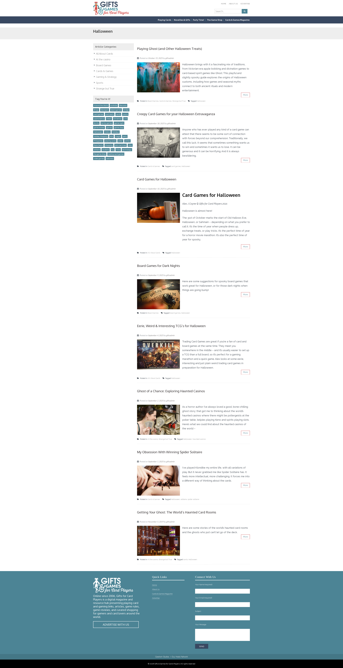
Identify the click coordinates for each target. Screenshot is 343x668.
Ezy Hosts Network (180, 656)
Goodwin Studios (162, 656)
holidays (115, 132)
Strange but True (179, 101)
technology (126, 150)
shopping (109, 145)
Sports (99, 82)
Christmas (118, 119)
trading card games (116, 154)
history (107, 132)
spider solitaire (193, 499)
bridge (126, 110)
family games (106, 123)
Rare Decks (98, 145)
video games (99, 159)
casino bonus (99, 119)
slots (130, 145)
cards (185, 559)
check (109, 119)
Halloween (201, 101)
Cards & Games (165, 101)
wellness (109, 159)
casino (125, 114)
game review (99, 128)
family (96, 123)
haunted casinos (199, 439)
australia (113, 105)
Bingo (96, 110)
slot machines (120, 145)
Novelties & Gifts (182, 20)
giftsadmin (169, 58)
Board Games (153, 101)
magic (117, 136)
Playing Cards (164, 20)
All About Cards (154, 253)
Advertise (245, 4)
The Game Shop (214, 20)
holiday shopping (101, 136)
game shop (118, 128)
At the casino (153, 439)
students (105, 150)
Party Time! (198, 20)
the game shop (100, 154)
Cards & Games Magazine (237, 20)
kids (111, 136)
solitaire (184, 499)
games (109, 128)
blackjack (104, 110)
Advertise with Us (116, 624)
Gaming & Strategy (106, 76)
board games (175, 313)
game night (119, 123)
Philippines (98, 141)
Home (223, 4)
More (245, 95)
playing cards (110, 141)
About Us (233, 4)
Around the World (101, 105)
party (125, 136)
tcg (112, 150)
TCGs (118, 150)
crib (125, 119)
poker (120, 141)
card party (110, 114)
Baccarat (123, 105)
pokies (127, 141)
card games (176, 166)
